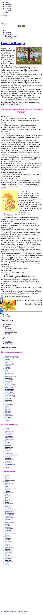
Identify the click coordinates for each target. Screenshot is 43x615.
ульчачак (7, 365)
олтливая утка (9, 483)
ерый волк (8, 538)
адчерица (8, 398)
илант (6, 497)
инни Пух (8, 486)
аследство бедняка (10, 393)
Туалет (7, 334)
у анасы (7, 542)
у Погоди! (8, 527)
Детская (8, 328)
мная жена (8, 414)
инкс (6, 484)
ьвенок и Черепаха (10, 517)
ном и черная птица (10, 487)
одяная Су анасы (9, 432)
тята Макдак (8, 552)
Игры (7, 12)
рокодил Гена (8, 511)
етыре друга (8, 418)
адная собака (9, 437)
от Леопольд (8, 506)
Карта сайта (9, 344)
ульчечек (7, 489)
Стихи (7, 2)
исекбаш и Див (9, 503)
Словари (8, 6)
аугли (7, 520)
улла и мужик (9, 392)
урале (7, 467)
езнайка (7, 525)
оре (6, 362)
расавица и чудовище (10, 509)
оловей (7, 406)
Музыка (8, 10)
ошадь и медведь (9, 514)
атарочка (7, 549)
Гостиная (8, 330)
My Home (6, 611)
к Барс (7, 475)
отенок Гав (8, 508)
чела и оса (8, 458)
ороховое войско (9, 363)
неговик (7, 539)
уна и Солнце (9, 516)
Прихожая (8, 324)
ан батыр (7, 409)
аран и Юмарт (9, 404)
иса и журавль (9, 379)
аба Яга (7, 478)
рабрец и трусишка (10, 556)
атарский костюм (9, 547)
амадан (7, 534)
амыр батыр (8, 500)
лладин (7, 476)
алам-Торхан (8, 401)
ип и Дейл (8, 560)
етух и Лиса (8, 400)
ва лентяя (7, 367)
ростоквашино (9, 531)
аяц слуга (7, 368)
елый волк (8, 360)
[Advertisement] (25, 19)
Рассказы (8, 4)
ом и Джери (8, 550)
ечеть (7, 523)
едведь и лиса (9, 387)
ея (6, 553)
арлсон (7, 502)
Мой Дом (4, 23)
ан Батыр (7, 545)
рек (6, 563)
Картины (8, 8)
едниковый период (10, 513)
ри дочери (8, 410)
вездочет (7, 494)
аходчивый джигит (10, 395)
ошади (7, 451)
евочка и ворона (9, 492)
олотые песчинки (9, 498)
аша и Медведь (9, 522)
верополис (8, 495)
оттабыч (7, 555)
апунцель (7, 536)
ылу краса (8, 407)
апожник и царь (9, 403)
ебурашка (8, 558)
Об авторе (8, 342)
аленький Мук (9, 519)
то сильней (8, 448)
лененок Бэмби (9, 528)
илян (6, 370)
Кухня (7, 326)
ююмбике (8, 544)
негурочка (8, 541)
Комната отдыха (11, 332)
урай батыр (8, 412)
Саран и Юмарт (13, 43)
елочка (7, 481)
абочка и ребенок (10, 480)
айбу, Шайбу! (9, 561)
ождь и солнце (9, 436)
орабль (7, 505)
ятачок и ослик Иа (10, 533)
